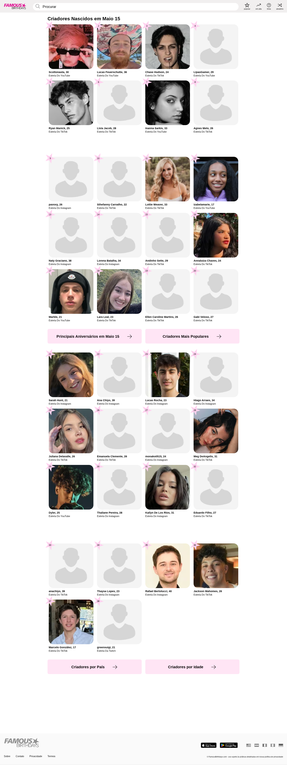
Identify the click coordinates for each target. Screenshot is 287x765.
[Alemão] (281, 745)
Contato (20, 756)
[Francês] (264, 745)
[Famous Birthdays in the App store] (208, 745)
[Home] (73, 743)
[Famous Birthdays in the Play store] (229, 745)
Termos (51, 756)
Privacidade (35, 756)
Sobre (7, 756)
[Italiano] (273, 745)
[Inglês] (248, 745)
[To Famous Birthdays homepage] (15, 6)
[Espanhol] (256, 745)
